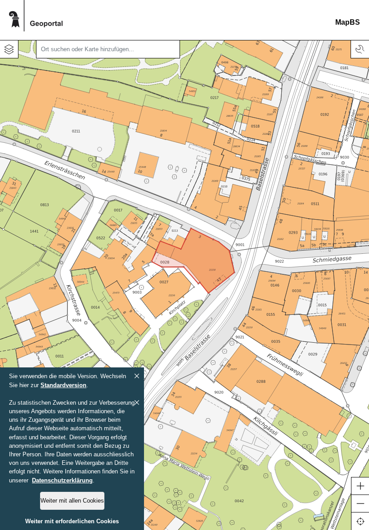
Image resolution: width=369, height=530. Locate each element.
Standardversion (63, 385)
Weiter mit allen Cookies (72, 500)
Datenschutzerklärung (62, 480)
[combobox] (108, 49)
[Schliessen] (136, 375)
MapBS (347, 22)
